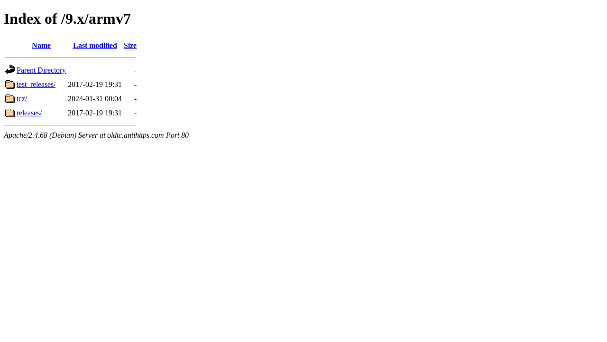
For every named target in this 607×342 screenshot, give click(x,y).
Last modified (95, 45)
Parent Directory (41, 70)
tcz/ (22, 99)
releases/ (29, 113)
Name (41, 45)
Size (130, 45)
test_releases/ (36, 84)
